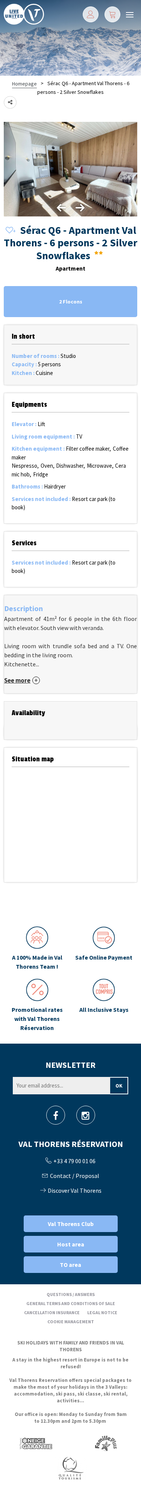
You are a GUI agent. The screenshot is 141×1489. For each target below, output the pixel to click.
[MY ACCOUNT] (91, 14)
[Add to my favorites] (9, 230)
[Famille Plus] (106, 1443)
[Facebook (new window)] (55, 1117)
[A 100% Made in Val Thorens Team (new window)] (37, 948)
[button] (112, 14)
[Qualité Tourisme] (70, 1468)
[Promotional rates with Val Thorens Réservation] (37, 1005)
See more (17, 681)
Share (10, 102)
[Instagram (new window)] (85, 1117)
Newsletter (70, 1065)
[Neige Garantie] (35, 1443)
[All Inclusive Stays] (104, 1005)
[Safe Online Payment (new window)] (104, 948)
